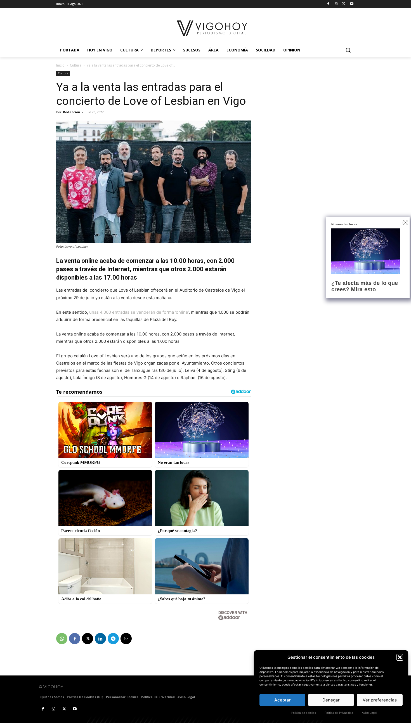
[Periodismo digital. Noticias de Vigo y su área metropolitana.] (212, 28)
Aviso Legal (369, 712)
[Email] (126, 638)
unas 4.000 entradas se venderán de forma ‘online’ (139, 312)
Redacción (71, 112)
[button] (400, 657)
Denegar (331, 700)
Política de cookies (303, 712)
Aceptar (282, 700)
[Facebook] (328, 4)
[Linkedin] (100, 638)
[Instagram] (336, 4)
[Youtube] (351, 4)
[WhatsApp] (61, 638)
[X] (344, 4)
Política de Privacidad (339, 712)
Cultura (75, 65)
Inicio (60, 65)
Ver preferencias (380, 700)
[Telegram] (113, 638)
